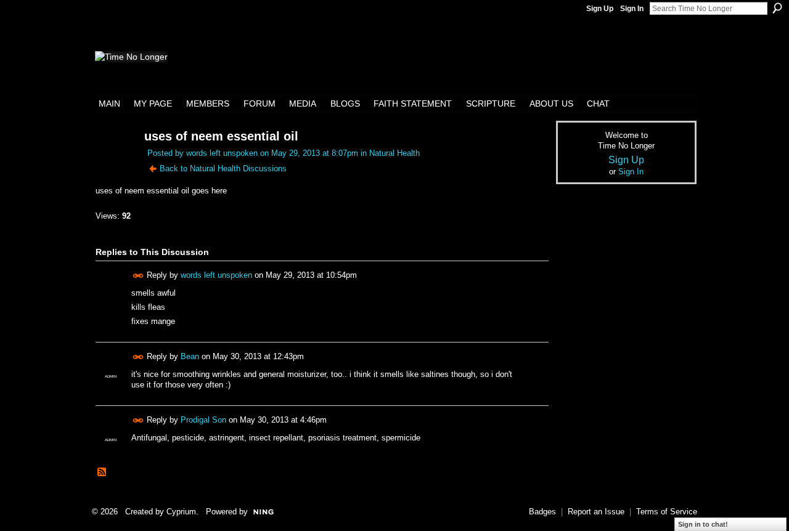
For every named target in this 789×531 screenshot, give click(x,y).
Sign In (632, 8)
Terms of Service (666, 511)
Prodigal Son (203, 419)
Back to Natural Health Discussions (223, 168)
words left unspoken (222, 153)
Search (777, 8)
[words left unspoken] (112, 159)
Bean (190, 356)
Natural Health (394, 153)
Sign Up (599, 8)
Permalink (138, 276)
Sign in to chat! (703, 524)
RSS (102, 472)
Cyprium (181, 511)
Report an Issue (596, 511)
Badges (542, 511)
